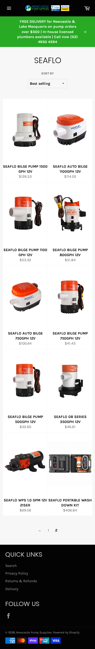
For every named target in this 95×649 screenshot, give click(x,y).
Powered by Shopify (66, 632)
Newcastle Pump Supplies (34, 632)
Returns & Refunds (21, 581)
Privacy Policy (16, 573)
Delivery (11, 589)
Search (11, 565)
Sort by (47, 73)
